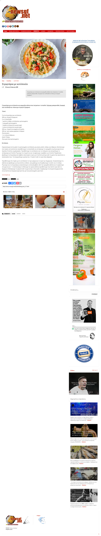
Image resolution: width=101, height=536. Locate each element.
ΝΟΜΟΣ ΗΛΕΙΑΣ (26, 31)
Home (5, 31)
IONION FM (36, 31)
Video (72, 370)
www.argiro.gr (6, 175)
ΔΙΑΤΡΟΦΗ (16, 81)
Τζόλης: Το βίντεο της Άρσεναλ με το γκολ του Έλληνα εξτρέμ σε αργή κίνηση (84, 383)
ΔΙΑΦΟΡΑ (50, 31)
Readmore (84, 388)
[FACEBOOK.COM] (3, 27)
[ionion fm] (18, 27)
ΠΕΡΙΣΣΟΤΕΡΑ (60, 31)
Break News (9, 81)
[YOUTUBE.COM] (8, 27)
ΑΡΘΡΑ (43, 31)
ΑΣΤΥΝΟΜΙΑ (71, 31)
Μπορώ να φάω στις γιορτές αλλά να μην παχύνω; (17, 206)
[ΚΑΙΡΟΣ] (13, 27)
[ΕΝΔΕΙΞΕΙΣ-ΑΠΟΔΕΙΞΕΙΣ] (15, 27)
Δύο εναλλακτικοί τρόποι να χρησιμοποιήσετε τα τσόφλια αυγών (48, 205)
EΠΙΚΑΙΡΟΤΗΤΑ (14, 31)
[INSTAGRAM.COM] (10, 27)
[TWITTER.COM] (5, 27)
